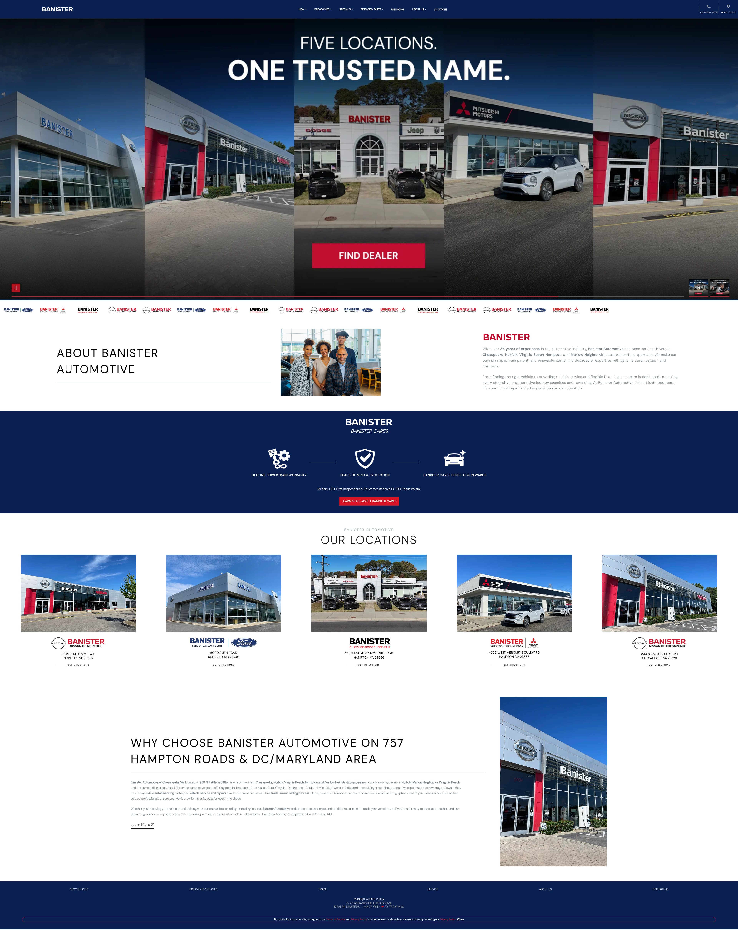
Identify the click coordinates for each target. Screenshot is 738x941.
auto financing (164, 793)
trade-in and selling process (290, 793)
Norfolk (511, 354)
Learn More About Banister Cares (369, 501)
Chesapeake (493, 354)
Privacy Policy (358, 919)
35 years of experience (520, 349)
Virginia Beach (531, 354)
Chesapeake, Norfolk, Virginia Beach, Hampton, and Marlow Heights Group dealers (311, 782)
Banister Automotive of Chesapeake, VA (157, 782)
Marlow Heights (584, 354)
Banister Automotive (606, 349)
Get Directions (78, 665)
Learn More (140, 824)
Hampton (553, 354)
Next (720, 288)
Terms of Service (336, 919)
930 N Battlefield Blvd (214, 782)
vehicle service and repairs (208, 793)
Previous (699, 288)
